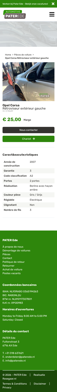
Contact (7, 258)
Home (8, 54)
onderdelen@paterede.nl (20, 356)
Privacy (7, 387)
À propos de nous (13, 246)
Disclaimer (40, 383)
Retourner (8, 265)
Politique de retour (14, 261)
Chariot (27, 138)
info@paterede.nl (15, 360)
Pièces (6, 254)
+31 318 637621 (14, 353)
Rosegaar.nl (9, 378)
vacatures (42, 4)
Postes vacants (12, 273)
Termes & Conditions (15, 383)
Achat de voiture (12, 269)
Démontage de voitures (16, 250)
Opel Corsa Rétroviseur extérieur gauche (27, 58)
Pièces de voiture (23, 54)
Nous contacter (28, 129)
